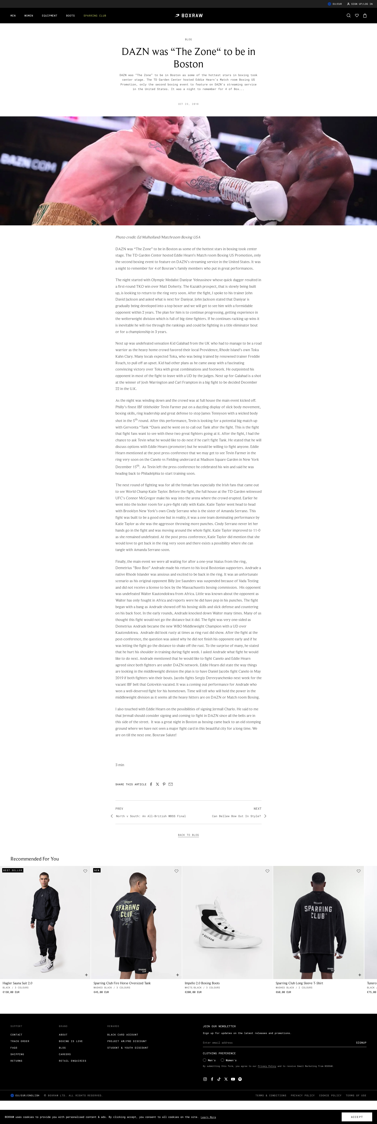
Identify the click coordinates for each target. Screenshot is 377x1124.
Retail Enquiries (72, 1060)
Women (28, 15)
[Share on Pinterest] (164, 784)
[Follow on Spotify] (240, 1079)
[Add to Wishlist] (85, 871)
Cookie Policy (330, 1095)
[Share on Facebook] (151, 784)
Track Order (19, 1041)
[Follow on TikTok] (219, 1079)
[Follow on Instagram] (205, 1079)
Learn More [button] (208, 1117)
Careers (65, 1054)
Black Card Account (122, 1034)
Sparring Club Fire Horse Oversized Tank (122, 983)
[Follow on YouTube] (233, 1079)
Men (13, 15)
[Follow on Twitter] (226, 1079)
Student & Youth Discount (128, 1047)
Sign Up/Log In (362, 3)
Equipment (50, 15)
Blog (188, 39)
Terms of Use (356, 1095)
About (63, 1034)
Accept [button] (357, 1117)
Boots (70, 15)
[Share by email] (170, 784)
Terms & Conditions (270, 1095)
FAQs (13, 1047)
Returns (16, 1060)
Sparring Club (95, 15)
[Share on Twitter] (157, 784)
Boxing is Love (71, 1041)
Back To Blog (188, 835)
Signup (361, 1042)
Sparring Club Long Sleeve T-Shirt (299, 983)
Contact (16, 1034)
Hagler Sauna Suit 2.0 (17, 983)
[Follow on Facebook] (212, 1079)
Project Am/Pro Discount (127, 1041)
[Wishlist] (357, 15)
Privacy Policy (267, 1066)
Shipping (17, 1054)
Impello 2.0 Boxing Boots (202, 983)
